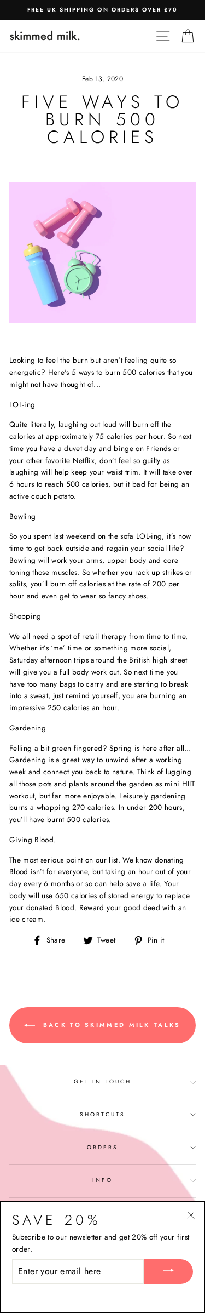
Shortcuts (102, 1114)
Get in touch (102, 1081)
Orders (102, 1147)
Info (102, 1180)
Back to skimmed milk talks (109, 1024)
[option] (102, 9)
